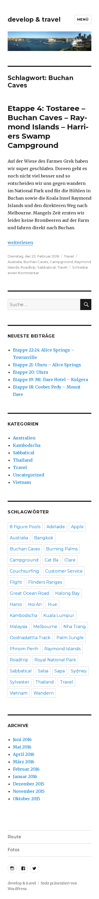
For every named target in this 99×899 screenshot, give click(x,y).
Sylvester (19, 682)
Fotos (13, 849)
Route (14, 836)
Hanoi (16, 604)
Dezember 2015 (28, 783)
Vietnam (22, 482)
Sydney (79, 670)
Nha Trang (74, 626)
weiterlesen (20, 242)
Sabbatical (46, 267)
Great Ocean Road (29, 593)
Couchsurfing (24, 571)
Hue (52, 604)
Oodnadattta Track (30, 637)
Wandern (44, 693)
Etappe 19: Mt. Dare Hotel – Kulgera (50, 379)
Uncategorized (28, 474)
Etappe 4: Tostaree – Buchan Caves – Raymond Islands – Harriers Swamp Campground (48, 127)
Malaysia (18, 626)
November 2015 (29, 791)
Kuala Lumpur (58, 615)
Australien (24, 438)
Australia (15, 262)
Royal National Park (55, 659)
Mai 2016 (22, 747)
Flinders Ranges (45, 582)
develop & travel (34, 19)
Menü (82, 19)
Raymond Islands (62, 648)
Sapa (59, 670)
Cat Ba (51, 560)
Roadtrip (28, 267)
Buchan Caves (35, 262)
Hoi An (35, 604)
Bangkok (43, 537)
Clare (70, 560)
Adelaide (55, 526)
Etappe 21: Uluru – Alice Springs (47, 364)
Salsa (43, 670)
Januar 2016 (25, 776)
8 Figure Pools (25, 526)
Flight (16, 582)
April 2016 (23, 754)
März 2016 (23, 761)
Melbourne (45, 626)
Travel (69, 256)
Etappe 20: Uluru (30, 372)
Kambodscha (26, 445)
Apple (77, 526)
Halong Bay (67, 593)
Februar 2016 (26, 769)
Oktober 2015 (26, 798)
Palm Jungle (70, 637)
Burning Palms (62, 548)
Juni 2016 (22, 739)
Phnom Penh (24, 648)
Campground (61, 262)
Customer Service (64, 571)
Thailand (22, 460)
